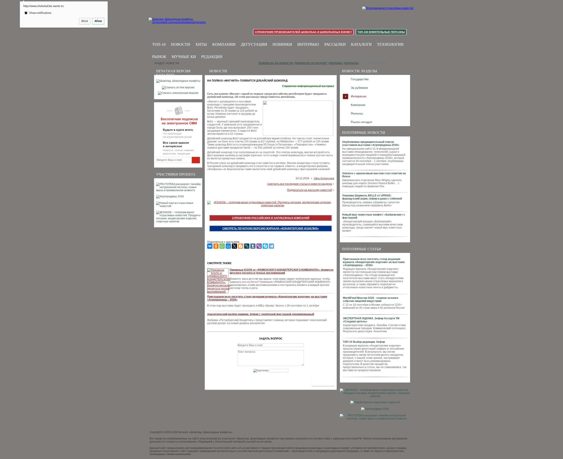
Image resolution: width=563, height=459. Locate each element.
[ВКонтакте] (209, 246)
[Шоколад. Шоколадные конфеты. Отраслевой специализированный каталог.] (178, 24)
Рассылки (335, 44)
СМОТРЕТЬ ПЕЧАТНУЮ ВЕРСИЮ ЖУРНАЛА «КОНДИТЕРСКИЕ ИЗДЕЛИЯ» (270, 228)
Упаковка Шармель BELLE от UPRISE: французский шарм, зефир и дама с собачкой (372, 197)
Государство (360, 79)
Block (84, 21)
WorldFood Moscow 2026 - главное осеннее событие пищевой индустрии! (370, 299)
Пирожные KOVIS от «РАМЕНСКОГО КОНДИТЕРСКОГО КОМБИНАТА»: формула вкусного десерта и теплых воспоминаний (281, 271)
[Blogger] (240, 246)
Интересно (358, 96)
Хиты (201, 44)
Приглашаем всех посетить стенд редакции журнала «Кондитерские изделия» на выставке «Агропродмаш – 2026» (374, 262)
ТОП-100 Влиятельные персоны (381, 32)
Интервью (308, 44)
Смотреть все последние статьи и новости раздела (299, 183)
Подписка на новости (276, 63)
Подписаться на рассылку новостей (309, 190)
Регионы (357, 113)
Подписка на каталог (311, 63)
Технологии (390, 44)
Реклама (335, 63)
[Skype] (265, 246)
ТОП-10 (159, 44)
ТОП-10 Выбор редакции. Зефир (364, 341)
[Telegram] (271, 246)
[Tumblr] (253, 246)
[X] (234, 246)
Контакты (351, 63)
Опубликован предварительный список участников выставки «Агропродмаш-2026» (370, 143)
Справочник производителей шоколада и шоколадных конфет (303, 32)
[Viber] (259, 246)
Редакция (211, 56)
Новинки (282, 44)
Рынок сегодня (361, 122)
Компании (224, 44)
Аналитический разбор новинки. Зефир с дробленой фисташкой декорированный (260, 314)
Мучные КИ (184, 56)
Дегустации (254, 44)
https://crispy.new (323, 178)
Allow (98, 21)
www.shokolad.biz (210, 438)
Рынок (159, 56)
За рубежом (359, 87)
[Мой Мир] (228, 246)
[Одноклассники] (216, 246)
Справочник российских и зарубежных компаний (270, 218)
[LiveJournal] (246, 246)
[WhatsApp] (222, 246)
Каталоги (361, 44)
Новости (180, 44)
